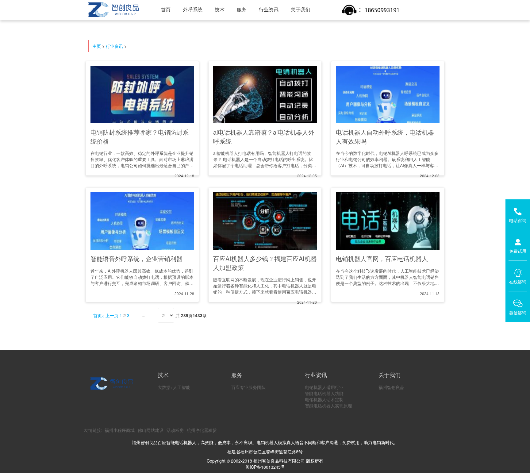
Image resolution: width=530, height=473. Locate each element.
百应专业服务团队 (248, 387)
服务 (242, 9)
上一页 (112, 315)
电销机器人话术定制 (324, 399)
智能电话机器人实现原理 (328, 405)
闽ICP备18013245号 (265, 467)
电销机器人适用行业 (324, 387)
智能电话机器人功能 (324, 393)
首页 (166, 9)
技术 (220, 9)
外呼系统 (192, 9)
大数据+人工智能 (174, 387)
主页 (96, 46)
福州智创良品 (391, 387)
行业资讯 (268, 9)
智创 (112, 10)
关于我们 (300, 9)
